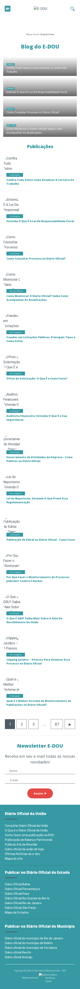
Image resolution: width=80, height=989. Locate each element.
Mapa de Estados (17, 912)
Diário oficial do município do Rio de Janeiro (34, 938)
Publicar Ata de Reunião (21, 844)
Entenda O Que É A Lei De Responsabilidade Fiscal (36, 92)
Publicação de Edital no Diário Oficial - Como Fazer (40, 540)
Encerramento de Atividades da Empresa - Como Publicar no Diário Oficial (39, 459)
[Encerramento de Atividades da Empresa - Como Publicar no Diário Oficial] (13, 450)
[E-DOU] (40, 8)
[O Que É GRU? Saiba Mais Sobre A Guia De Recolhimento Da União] (13, 609)
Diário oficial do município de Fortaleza (31, 947)
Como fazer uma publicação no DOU (29, 835)
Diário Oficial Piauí (17, 893)
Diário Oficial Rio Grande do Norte (27, 898)
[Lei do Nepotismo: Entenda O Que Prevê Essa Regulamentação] (16, 487)
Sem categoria (16, 332)
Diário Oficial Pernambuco (22, 889)
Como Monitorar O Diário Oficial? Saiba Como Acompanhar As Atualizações (34, 130)
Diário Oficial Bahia (17, 884)
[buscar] (72, 8)
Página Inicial (32, 34)
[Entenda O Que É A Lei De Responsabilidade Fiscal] (40, 86)
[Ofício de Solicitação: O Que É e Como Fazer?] (12, 367)
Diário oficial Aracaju (18, 957)
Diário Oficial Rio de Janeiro (23, 903)
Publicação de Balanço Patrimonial (28, 839)
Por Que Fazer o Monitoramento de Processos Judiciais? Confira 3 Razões (38, 579)
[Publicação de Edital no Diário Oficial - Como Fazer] (11, 532)
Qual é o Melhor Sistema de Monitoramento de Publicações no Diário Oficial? (38, 703)
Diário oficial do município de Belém (29, 943)
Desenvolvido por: (30, 978)
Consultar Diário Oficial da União (26, 825)
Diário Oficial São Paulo (20, 907)
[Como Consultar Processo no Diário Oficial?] (40, 107)
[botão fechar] (7, 9)
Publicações (10, 64)
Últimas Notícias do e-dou (22, 854)
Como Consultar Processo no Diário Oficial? (33, 112)
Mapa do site (14, 858)
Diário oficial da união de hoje (24, 849)
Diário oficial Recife (18, 952)
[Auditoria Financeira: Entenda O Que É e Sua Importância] (12, 404)
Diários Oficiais (11, 125)
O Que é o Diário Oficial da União (26, 830)
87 (57, 724)
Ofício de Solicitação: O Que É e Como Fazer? (36, 378)
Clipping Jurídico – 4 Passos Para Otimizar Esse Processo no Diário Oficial (38, 661)
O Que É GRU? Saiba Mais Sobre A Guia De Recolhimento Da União (34, 620)
